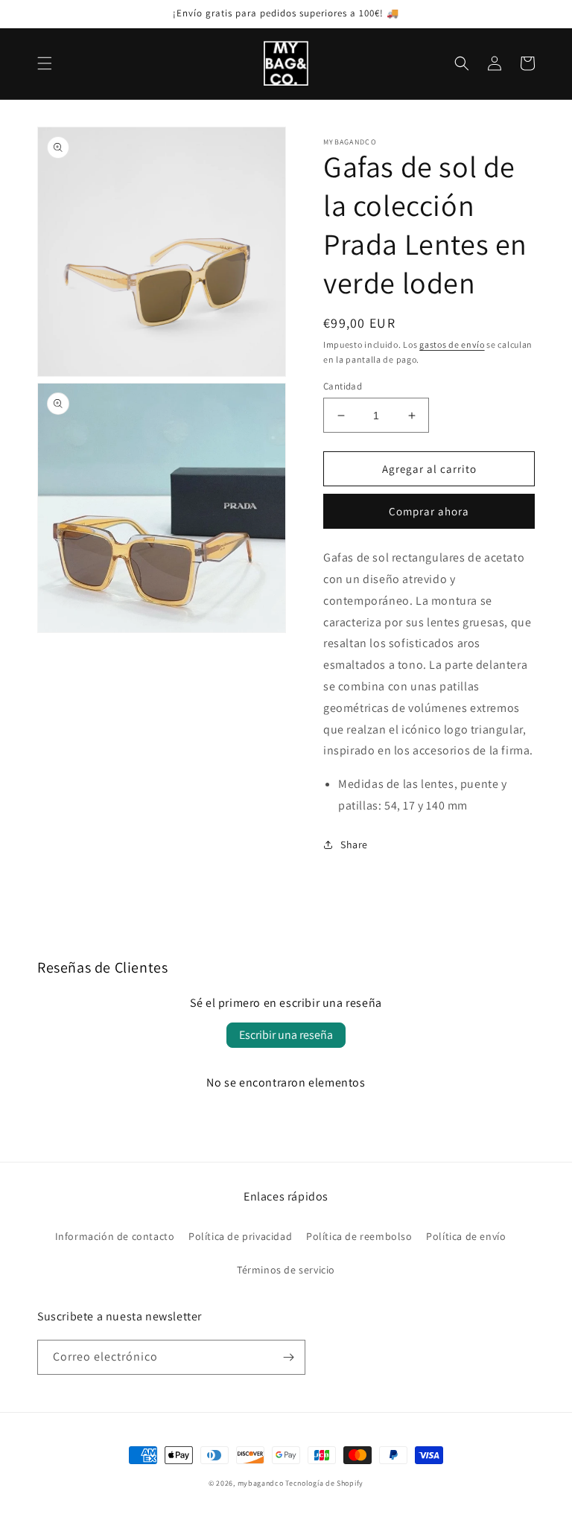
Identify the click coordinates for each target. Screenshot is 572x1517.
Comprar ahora (429, 511)
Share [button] (354, 844)
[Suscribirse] (288, 1357)
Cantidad (342, 386)
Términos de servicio (286, 1269)
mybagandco (261, 1483)
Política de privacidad (240, 1236)
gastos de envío (452, 344)
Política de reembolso (359, 1236)
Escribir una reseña (286, 1035)
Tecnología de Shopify (324, 1483)
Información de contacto (115, 1236)
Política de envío (466, 1236)
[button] (44, 63)
